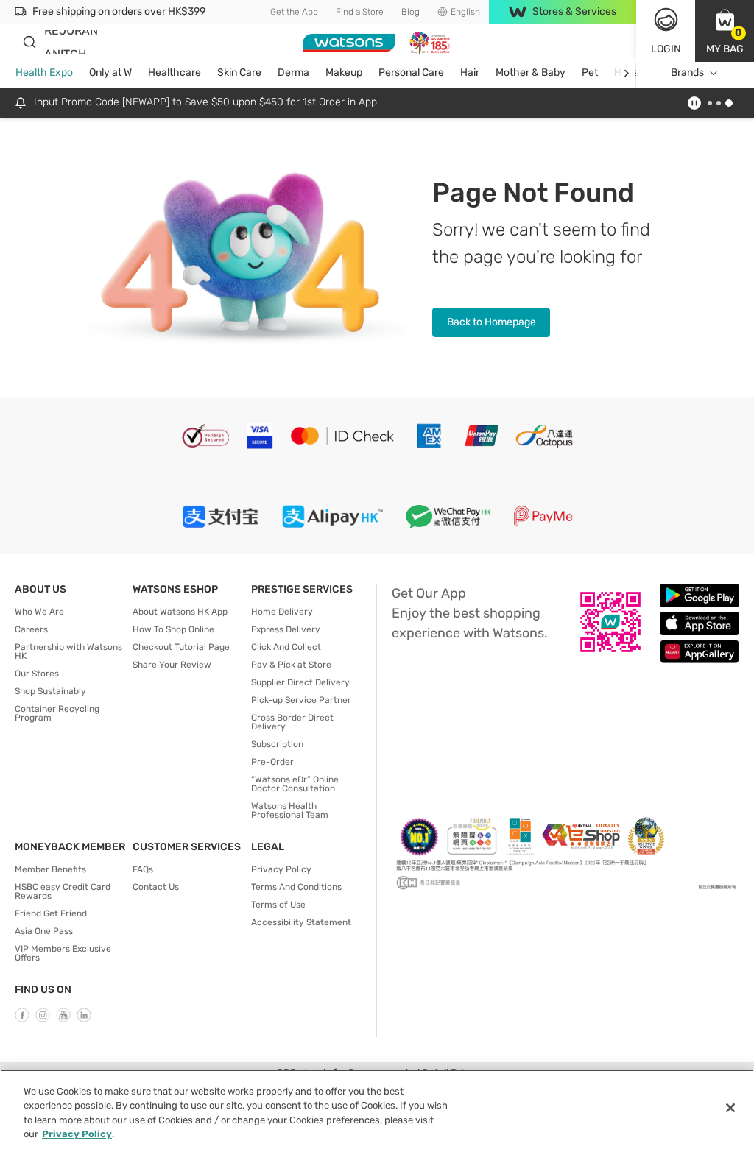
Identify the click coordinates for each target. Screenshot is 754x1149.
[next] (626, 73)
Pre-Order (272, 762)
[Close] (730, 1108)
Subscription (277, 744)
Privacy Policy (281, 869)
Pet (590, 72)
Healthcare (174, 72)
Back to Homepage (491, 322)
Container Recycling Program (57, 713)
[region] (377, 1109)
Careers (31, 629)
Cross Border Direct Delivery (292, 722)
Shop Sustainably (50, 691)
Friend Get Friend (51, 913)
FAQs (143, 869)
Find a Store (360, 12)
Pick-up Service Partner (301, 700)
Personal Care (411, 72)
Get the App (294, 12)
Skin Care (239, 72)
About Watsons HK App (180, 612)
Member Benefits (50, 869)
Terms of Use (278, 904)
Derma (293, 72)
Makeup (343, 72)
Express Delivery (285, 629)
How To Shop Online (173, 629)
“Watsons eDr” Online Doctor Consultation (295, 783)
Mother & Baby (531, 72)
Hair (469, 72)
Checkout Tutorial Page (181, 647)
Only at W (110, 72)
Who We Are (39, 612)
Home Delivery (282, 612)
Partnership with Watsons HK (68, 651)
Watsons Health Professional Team (289, 810)
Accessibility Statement (301, 922)
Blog (410, 12)
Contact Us (156, 887)
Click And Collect (286, 647)
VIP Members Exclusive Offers (63, 953)
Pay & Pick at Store (291, 665)
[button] (724, 31)
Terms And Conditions (296, 887)
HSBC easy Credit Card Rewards (62, 891)
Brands (687, 72)
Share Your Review (172, 665)
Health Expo (44, 72)
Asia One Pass (44, 931)
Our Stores (37, 673)
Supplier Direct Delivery (300, 682)
